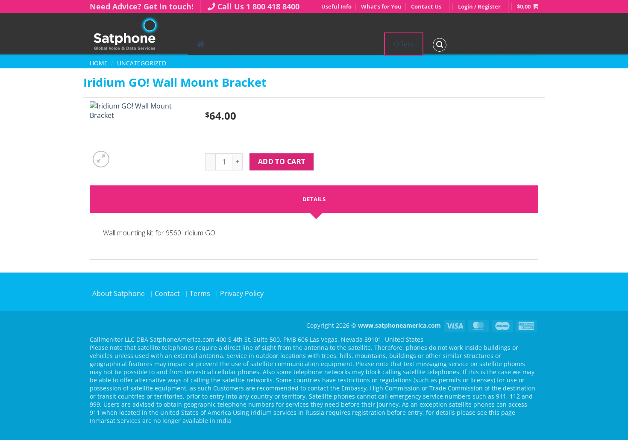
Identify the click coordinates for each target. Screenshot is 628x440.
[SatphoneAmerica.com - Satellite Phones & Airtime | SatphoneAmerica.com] (132, 34)
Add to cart (281, 161)
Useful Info (336, 6)
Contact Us (426, 6)
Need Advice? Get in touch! (142, 6)
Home (99, 63)
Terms (200, 293)
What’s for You (381, 6)
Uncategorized (141, 63)
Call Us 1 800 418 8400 (258, 6)
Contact (167, 293)
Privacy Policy (242, 293)
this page (502, 412)
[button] (527, 6)
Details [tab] (314, 199)
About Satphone (118, 293)
